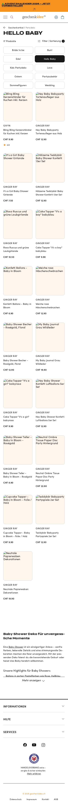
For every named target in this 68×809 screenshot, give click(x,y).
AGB (56, 799)
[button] (34, 682)
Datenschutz (15, 799)
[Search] (12, 17)
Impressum (32, 799)
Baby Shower (16, 646)
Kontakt (45, 799)
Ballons (10, 675)
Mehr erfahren (34, 773)
